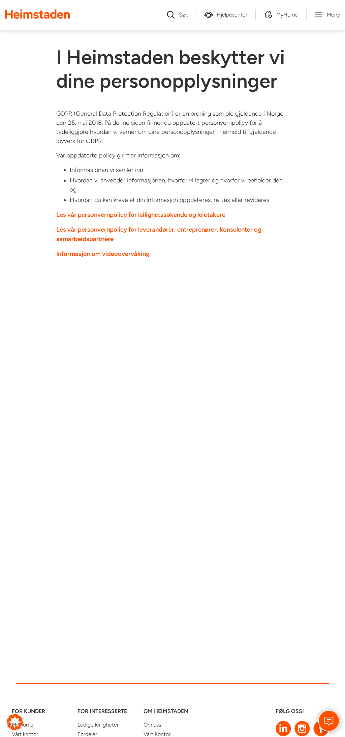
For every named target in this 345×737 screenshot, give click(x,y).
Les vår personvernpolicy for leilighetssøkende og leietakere (140, 214)
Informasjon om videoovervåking (103, 254)
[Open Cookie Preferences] (15, 721)
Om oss (152, 724)
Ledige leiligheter (98, 724)
